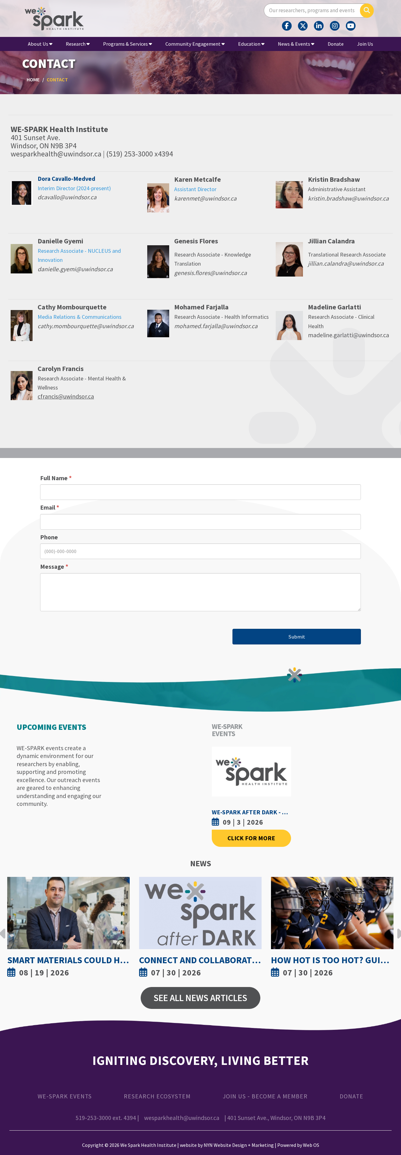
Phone (49, 537)
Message (54, 566)
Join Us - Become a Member (265, 1096)
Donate (336, 44)
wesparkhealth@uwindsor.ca (181, 1118)
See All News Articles (200, 998)
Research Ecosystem (157, 1096)
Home (33, 79)
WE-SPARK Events (65, 1096)
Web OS (311, 1145)
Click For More (251, 838)
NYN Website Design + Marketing (239, 1145)
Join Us (365, 44)
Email (49, 507)
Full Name (56, 478)
